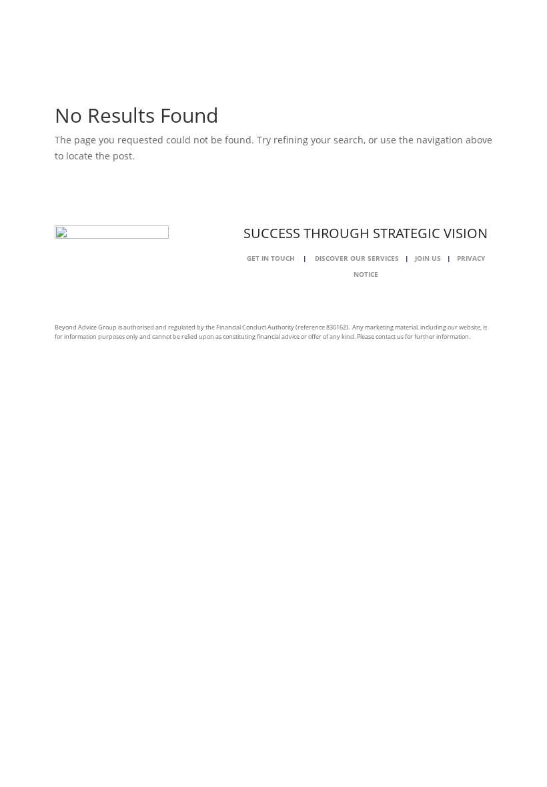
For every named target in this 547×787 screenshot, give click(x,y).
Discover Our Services (357, 258)
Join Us (431, 258)
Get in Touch (271, 258)
